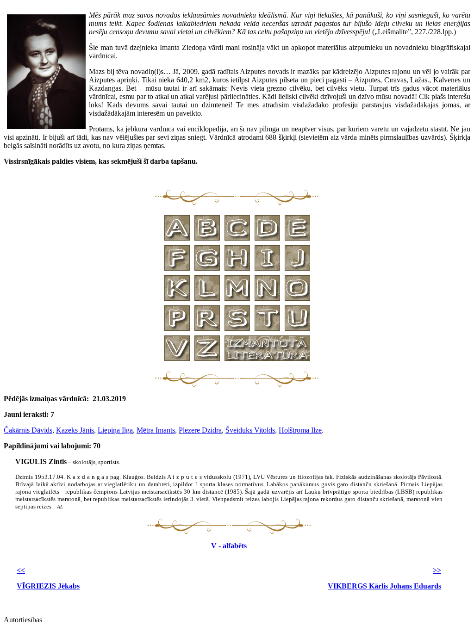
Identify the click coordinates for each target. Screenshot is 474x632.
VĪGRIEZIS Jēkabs (48, 586)
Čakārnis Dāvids (28, 430)
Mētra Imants (156, 430)
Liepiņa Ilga (115, 430)
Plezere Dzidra (200, 430)
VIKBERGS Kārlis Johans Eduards (384, 586)
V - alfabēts (229, 546)
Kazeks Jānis (75, 430)
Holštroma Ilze (300, 430)
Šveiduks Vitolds (250, 430)
